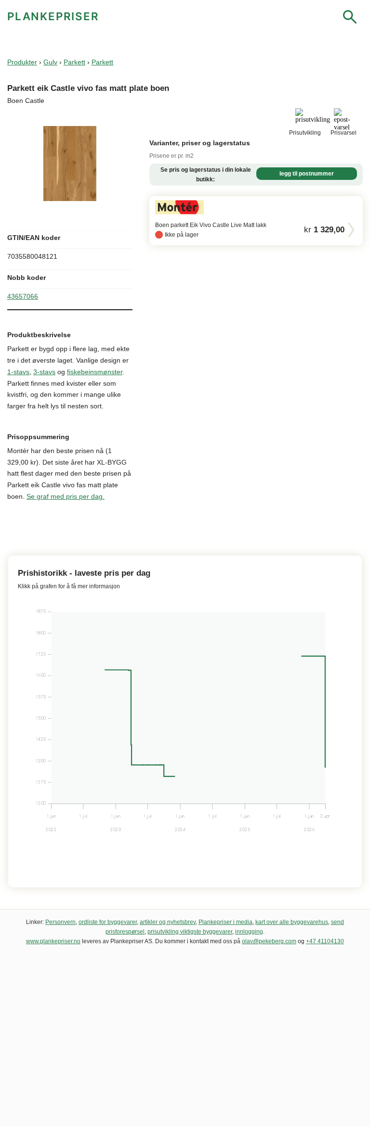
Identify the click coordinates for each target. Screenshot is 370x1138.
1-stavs (18, 372)
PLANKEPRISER (53, 16)
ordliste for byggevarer (108, 922)
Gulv (50, 62)
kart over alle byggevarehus (291, 922)
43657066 (22, 296)
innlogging (249, 931)
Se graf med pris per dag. (65, 496)
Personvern (60, 922)
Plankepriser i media (225, 922)
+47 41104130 (325, 941)
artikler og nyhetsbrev (168, 922)
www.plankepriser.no (53, 941)
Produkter (22, 62)
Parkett (74, 62)
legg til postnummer (306, 173)
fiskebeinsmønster (94, 372)
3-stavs (44, 372)
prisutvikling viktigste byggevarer (189, 931)
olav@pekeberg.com (269, 941)
